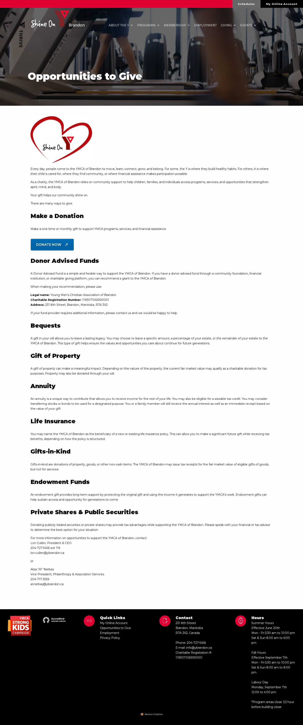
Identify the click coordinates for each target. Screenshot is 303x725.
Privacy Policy (110, 638)
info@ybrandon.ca (199, 648)
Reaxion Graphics (154, 714)
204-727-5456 (196, 643)
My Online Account (281, 4)
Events (246, 25)
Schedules (246, 4)
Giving (226, 25)
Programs (146, 25)
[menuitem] (246, 4)
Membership (175, 25)
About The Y (119, 25)
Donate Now (48, 245)
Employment (205, 25)
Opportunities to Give (115, 628)
